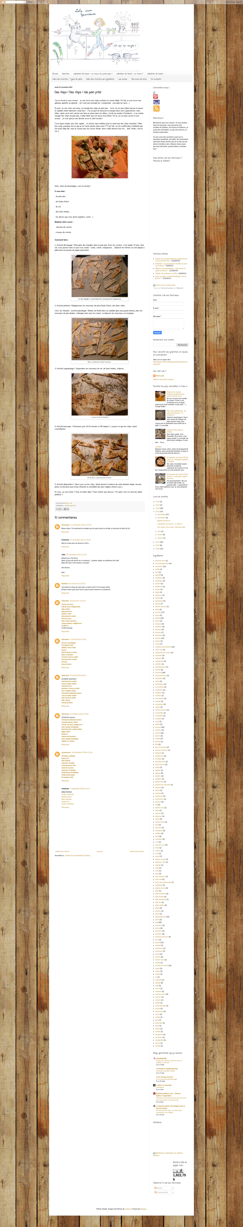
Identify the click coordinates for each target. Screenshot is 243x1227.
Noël (157, 836)
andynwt (128, 1209)
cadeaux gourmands (163, 647)
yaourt (157, 1043)
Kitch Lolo (160, 376)
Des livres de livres (139, 79)
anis (156, 572)
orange (158, 865)
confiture (158, 693)
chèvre (157, 670)
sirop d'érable (160, 1006)
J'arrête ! (158, 447)
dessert (158, 727)
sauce (157, 988)
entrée (157, 733)
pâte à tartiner (160, 894)
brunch (158, 638)
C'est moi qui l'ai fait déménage (166, 1079)
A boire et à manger (164, 1085)
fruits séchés (160, 765)
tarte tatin (158, 1023)
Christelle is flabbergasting (167, 1069)
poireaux (158, 925)
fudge (157, 767)
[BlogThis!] (59, 509)
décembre (162, 514)
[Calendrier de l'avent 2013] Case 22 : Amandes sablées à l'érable (177, 459)
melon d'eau (160, 822)
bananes (158, 595)
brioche (158, 632)
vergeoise (159, 1035)
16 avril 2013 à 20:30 (77, 584)
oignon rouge (160, 859)
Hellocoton (179, 288)
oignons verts (160, 862)
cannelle (158, 655)
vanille (157, 1032)
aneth (157, 569)
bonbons (158, 627)
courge (158, 701)
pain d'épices (160, 877)
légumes (158, 816)
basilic (157, 598)
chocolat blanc (160, 676)
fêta (156, 744)
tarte (157, 1020)
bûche (157, 641)
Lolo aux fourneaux (167, 288)
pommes (158, 934)
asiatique (158, 578)
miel (156, 825)
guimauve (159, 796)
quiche (157, 957)
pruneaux (159, 951)
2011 (158, 542)
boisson (158, 624)
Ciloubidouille (161, 1058)
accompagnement (162, 563)
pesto (157, 914)
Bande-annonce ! (164, 521)
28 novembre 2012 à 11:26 (76, 555)
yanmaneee (66, 752)
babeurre (158, 587)
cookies (158, 696)
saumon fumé (160, 994)
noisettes (158, 839)
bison (157, 615)
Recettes (65, 73)
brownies (158, 635)
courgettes (159, 704)
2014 (158, 505)
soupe (157, 1009)
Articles (159, 1188)
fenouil (157, 742)
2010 (158, 545)
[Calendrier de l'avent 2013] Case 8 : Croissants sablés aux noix (177, 476)
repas (157, 968)
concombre (159, 687)
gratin (157, 790)
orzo (157, 871)
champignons (160, 667)
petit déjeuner (160, 917)
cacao (157, 644)
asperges (158, 581)
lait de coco (159, 808)
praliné (158, 945)
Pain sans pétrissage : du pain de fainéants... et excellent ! (176, 413)
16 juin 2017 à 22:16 (78, 601)
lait (156, 805)
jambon (158, 802)
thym (157, 1026)
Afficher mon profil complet (163, 379)
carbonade (159, 661)
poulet (157, 943)
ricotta (157, 974)
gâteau (158, 773)
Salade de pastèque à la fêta (166, 273)
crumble (158, 719)
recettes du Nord (161, 966)
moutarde (159, 831)
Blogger (144, 1209)
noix (156, 842)
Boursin (158, 630)
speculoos (159, 1011)
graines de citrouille (162, 785)
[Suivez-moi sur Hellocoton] (164, 285)
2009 (158, 549)
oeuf (157, 854)
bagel (157, 592)
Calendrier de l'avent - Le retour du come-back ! (93, 73)
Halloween (159, 799)
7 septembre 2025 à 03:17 (80, 789)
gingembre (159, 782)
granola (158, 788)
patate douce (160, 888)
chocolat (158, 673)
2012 (158, 512)
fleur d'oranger (160, 747)
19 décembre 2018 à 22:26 (82, 752)
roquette (158, 980)
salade (157, 983)
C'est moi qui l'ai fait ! (164, 1077)
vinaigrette (159, 1040)
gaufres (158, 776)
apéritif (67, 505)
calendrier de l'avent (163, 653)
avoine (157, 584)
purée (157, 954)
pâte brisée (159, 897)
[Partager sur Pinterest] (67, 509)
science (158, 997)
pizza (157, 920)
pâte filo (158, 902)
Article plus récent (62, 851)
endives (158, 730)
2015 (158, 502)
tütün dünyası (66, 799)
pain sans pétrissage (163, 882)
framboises (159, 756)
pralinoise (159, 948)
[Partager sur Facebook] (65, 509)
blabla (157, 618)
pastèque (158, 885)
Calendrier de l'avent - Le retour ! (129, 73)
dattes (157, 724)
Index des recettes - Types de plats (67, 79)
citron (157, 681)
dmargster (65, 525)
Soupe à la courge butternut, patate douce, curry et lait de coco (176, 394)
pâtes (157, 908)
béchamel (159, 601)
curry (157, 721)
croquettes (159, 713)
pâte (157, 891)
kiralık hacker (66, 797)
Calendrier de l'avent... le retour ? (170, 524)
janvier (160, 538)
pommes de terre (161, 937)
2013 (158, 508)
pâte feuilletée (160, 899)
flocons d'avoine (161, 750)
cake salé (159, 650)
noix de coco (160, 845)
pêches (158, 911)
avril (159, 531)
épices (157, 736)
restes (157, 971)
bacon (157, 589)
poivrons (158, 931)
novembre (162, 518)
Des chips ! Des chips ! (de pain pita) (171, 527)
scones (158, 1000)
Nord (157, 848)
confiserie (159, 690)
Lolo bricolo (122, 79)
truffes (157, 1029)
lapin (157, 810)
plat (156, 922)
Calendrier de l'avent (155, 73)
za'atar (157, 1046)
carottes (158, 664)
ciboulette (159, 678)
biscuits (158, 612)
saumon (158, 991)
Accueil (55, 73)
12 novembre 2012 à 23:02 (81, 525)
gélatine (158, 779)
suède (157, 1017)
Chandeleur (160, 1087)
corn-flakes (159, 699)
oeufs (157, 856)
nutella (157, 851)
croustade (159, 716)
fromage (158, 759)
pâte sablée (159, 905)
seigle (157, 1003)
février (160, 535)
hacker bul (65, 802)
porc (157, 940)
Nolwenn (64, 584)
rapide (157, 963)
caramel (158, 658)
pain (157, 874)
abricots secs (160, 561)
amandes (158, 566)
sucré (157, 1014)
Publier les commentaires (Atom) (77, 856)
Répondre (65, 532)
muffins (158, 833)
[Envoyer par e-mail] (57, 509)
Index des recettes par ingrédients (100, 79)
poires (157, 928)
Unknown (65, 601)
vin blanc (158, 1037)
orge (157, 868)
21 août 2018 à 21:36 (78, 639)
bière (157, 610)
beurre (157, 604)
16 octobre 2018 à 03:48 (79, 714)
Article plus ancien (137, 851)
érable (157, 739)
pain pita (73, 505)
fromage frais (160, 762)
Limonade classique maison (165, 1071)
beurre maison (160, 607)
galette (157, 770)
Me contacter (156, 79)
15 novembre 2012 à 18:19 (80, 540)
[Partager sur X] (62, 509)
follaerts (158, 753)
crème (157, 707)
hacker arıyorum (67, 794)
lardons (158, 813)
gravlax (158, 793)
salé (156, 986)
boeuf (157, 621)
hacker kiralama (67, 804)
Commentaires (162, 1192)
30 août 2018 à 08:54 (78, 675)
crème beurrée (160, 710)
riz (156, 977)
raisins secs (159, 960)
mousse (158, 828)
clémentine (159, 684)
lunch (157, 819)
